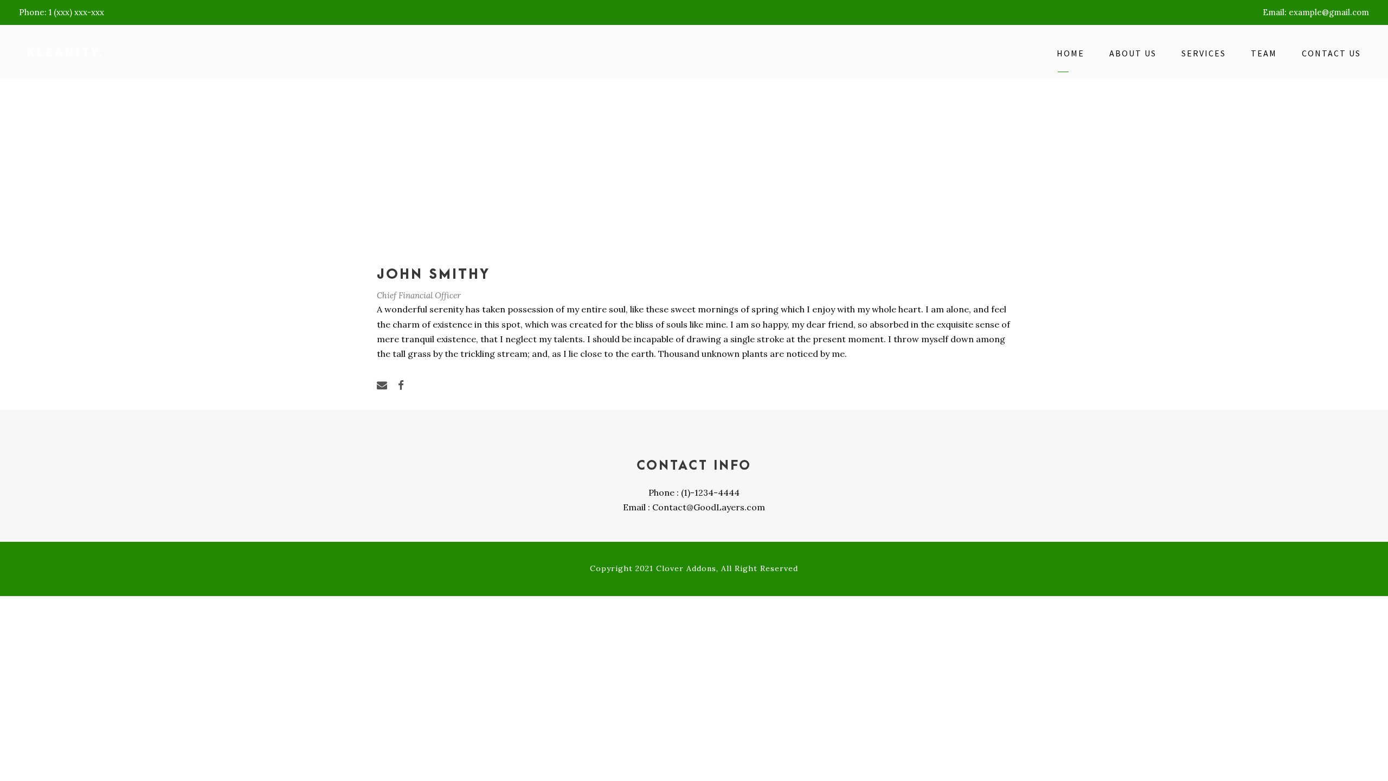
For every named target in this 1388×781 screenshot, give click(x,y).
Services (1203, 53)
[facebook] (401, 385)
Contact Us (1331, 53)
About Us (1132, 53)
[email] (382, 385)
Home (1070, 53)
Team (1264, 53)
